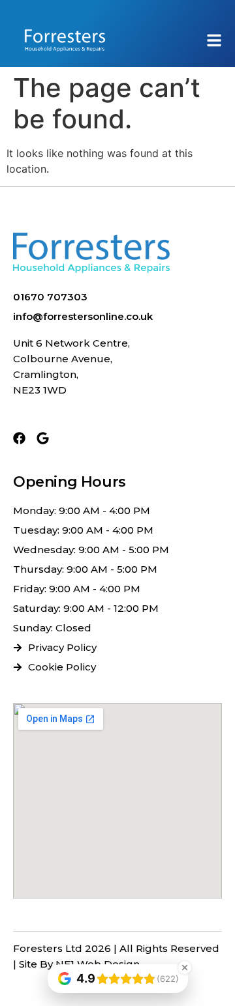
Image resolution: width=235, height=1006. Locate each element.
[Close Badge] (184, 967)
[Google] (43, 438)
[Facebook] (19, 438)
